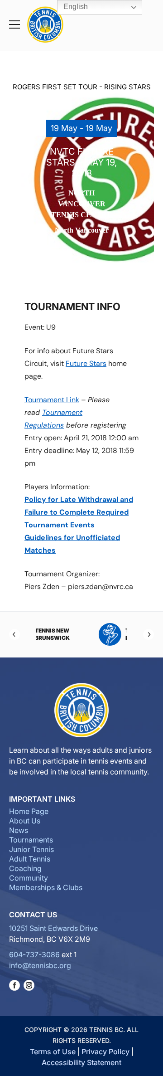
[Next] (148, 634)
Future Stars (86, 363)
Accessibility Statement (81, 1062)
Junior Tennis (31, 849)
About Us (24, 820)
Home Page (28, 811)
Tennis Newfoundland (92, 634)
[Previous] (14, 634)
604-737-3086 (34, 954)
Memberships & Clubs (45, 887)
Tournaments (31, 839)
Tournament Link (51, 399)
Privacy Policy (105, 1051)
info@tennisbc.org (40, 965)
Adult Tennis (29, 858)
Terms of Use (53, 1051)
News (18, 830)
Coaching (25, 868)
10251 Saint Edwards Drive (53, 928)
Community (28, 877)
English (75, 6)
